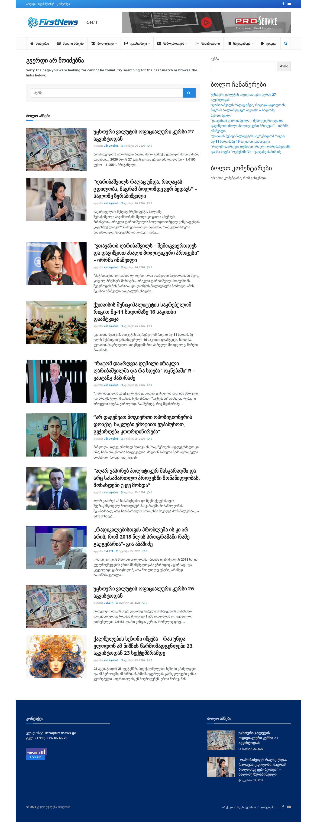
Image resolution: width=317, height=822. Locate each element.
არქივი (31, 4)
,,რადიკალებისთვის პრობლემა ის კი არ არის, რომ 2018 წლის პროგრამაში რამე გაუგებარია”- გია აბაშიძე (142, 536)
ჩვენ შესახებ (46, 4)
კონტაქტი (63, 4)
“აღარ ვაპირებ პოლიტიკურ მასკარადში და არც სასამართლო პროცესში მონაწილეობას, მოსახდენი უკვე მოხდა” (147, 477)
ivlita (108, 551)
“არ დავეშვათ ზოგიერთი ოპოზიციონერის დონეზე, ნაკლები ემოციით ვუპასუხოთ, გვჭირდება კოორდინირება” (143, 424)
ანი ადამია (111, 145)
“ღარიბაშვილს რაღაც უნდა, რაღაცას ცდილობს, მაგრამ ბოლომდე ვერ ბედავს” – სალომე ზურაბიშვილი (145, 188)
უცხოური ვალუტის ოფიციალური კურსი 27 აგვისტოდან (258, 737)
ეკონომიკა (138, 43)
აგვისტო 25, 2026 (134, 385)
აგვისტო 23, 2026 (134, 660)
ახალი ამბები (73, 43)
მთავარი (42, 43)
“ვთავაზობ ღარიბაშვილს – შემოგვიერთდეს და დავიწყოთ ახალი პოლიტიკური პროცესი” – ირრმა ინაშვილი (146, 252)
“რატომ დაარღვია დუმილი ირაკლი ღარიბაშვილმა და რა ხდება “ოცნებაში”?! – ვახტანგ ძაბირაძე (144, 370)
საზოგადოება (173, 43)
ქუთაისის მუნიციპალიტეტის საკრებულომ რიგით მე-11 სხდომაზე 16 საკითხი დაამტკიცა (142, 311)
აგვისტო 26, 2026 (134, 145)
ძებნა (215, 59)
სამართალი (210, 43)
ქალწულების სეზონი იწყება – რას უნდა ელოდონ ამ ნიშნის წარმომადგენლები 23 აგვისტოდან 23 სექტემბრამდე (143, 645)
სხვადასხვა (241, 43)
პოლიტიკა (105, 43)
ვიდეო (271, 43)
